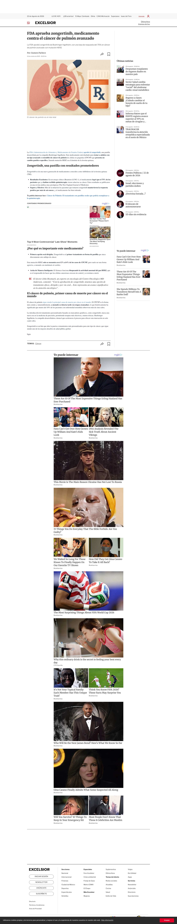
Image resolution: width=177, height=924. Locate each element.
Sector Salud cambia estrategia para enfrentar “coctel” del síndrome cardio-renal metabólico (138, 86)
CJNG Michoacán (103, 16)
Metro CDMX (89, 885)
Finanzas (64, 881)
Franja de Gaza (89, 881)
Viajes (130, 869)
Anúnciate (141, 16)
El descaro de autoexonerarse (133, 205)
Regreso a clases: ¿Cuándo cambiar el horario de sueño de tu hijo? (136, 102)
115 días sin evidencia (136, 214)
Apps (130, 877)
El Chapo (87, 888)
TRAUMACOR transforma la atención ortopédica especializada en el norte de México (138, 133)
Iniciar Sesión (41, 877)
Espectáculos (66, 892)
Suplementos (111, 869)
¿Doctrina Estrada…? (136, 193)
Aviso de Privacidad (35, 909)
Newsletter (41, 882)
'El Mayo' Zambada (82, 16)
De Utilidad (132, 873)
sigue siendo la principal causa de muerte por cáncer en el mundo (67, 302)
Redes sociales (111, 881)
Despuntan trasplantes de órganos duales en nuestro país (137, 72)
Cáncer (38, 344)
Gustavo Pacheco (38, 53)
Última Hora (145, 22)
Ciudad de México (68, 885)
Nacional (64, 873)
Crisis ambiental (90, 877)
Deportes (65, 888)
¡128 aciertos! (68, 16)
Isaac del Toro (126, 16)
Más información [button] (107, 920)
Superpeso (115, 16)
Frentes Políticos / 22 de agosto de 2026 (137, 174)
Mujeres (87, 896)
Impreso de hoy (144, 24)
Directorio (32, 901)
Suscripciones (133, 896)
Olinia (93, 16)
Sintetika (64, 896)
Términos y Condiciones (36, 905)
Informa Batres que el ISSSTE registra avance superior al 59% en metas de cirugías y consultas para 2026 (137, 117)
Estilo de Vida (111, 896)
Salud (108, 892)
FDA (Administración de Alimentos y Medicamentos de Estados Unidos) (65, 152)
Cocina (108, 888)
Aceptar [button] (167, 920)
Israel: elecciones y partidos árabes (135, 184)
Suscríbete (41, 894)
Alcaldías (109, 885)
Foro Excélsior (89, 873)
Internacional (66, 877)
